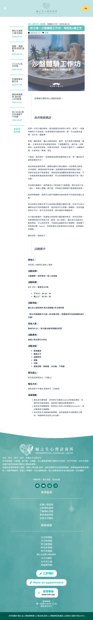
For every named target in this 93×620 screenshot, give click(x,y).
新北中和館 (46, 547)
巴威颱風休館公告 (17, 80)
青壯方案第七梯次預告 (17, 31)
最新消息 (36, 24)
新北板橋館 (46, 544)
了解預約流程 (46, 511)
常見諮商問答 (46, 514)
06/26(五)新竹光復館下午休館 (18, 114)
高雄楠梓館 (46, 564)
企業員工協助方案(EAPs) (74, 615)
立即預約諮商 (46, 507)
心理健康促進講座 (56, 615)
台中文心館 (46, 561)
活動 (47, 32)
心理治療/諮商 (41, 615)
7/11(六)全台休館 (17, 65)
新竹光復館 (46, 550)
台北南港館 (46, 540)
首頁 (29, 24)
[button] (86, 8)
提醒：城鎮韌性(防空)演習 (18, 48)
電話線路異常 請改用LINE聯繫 (17, 96)
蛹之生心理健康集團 (26, 615)
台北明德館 (46, 537)
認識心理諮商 (46, 504)
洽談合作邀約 (46, 518)
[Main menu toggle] (5, 8)
